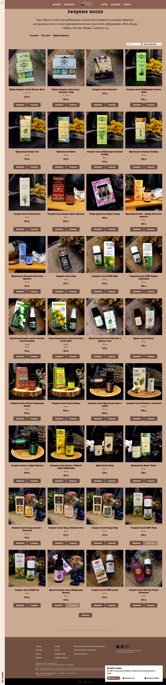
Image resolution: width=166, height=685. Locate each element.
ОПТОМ (104, 4)
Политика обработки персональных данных (89, 646)
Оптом (57, 650)
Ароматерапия (61, 35)
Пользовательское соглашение (85, 650)
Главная (34, 35)
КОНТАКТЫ (69, 4)
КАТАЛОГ (57, 4)
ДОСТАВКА (115, 4)
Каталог (46, 35)
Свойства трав (60, 654)
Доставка (39, 650)
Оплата (38, 654)
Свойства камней (61, 658)
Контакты (39, 658)
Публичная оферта (80, 654)
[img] (117, 646)
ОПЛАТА (127, 4)
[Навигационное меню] (2, 3)
